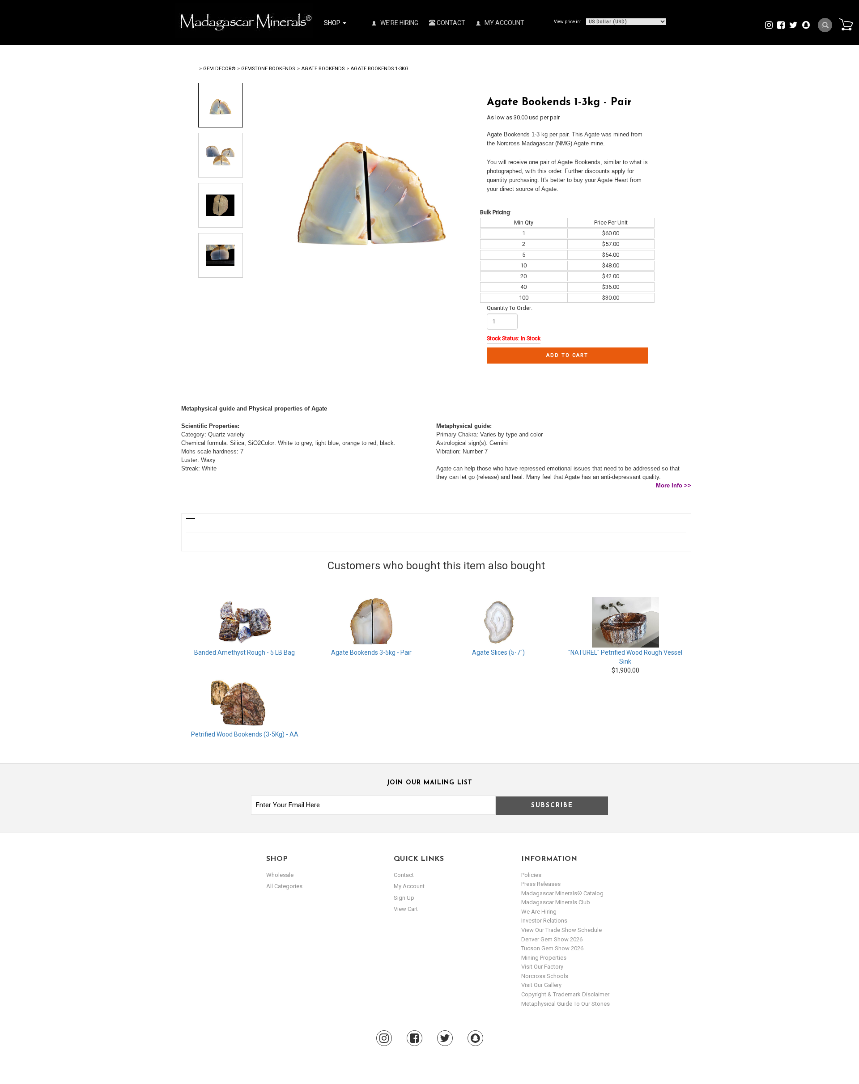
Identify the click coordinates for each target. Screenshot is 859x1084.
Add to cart (567, 355)
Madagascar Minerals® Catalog (562, 893)
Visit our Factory (542, 966)
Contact (450, 22)
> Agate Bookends (320, 69)
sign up (404, 897)
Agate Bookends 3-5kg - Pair (371, 652)
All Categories (284, 886)
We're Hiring (398, 22)
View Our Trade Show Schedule (561, 930)
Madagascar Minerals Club (555, 902)
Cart (846, 24)
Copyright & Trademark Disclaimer (565, 994)
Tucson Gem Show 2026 (552, 948)
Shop (333, 22)
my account (409, 886)
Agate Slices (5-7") (498, 652)
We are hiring (539, 911)
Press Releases (541, 884)
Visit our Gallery (541, 985)
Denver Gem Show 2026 (552, 939)
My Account (503, 22)
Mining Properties (543, 957)
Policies (531, 875)
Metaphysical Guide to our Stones (565, 1003)
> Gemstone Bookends (266, 69)
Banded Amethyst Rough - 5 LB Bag (244, 652)
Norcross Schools (544, 976)
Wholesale (279, 875)
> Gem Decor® (217, 69)
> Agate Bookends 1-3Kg (377, 69)
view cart (406, 909)
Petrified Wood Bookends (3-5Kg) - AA (244, 734)
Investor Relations (544, 920)
